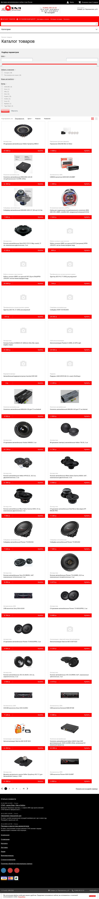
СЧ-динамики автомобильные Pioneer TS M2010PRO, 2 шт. (68, 608)
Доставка (4, 847)
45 (23, 788)
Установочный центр (27, 19)
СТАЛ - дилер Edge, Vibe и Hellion (13, 805)
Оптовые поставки (56, 19)
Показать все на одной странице (87, 789)
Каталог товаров (8, 19)
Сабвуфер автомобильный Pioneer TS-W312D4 (65, 542)
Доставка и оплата (43, 19)
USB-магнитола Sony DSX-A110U (13, 608)
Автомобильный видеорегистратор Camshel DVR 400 (20, 376)
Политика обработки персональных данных (16, 863)
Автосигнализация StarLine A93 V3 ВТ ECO (17, 741)
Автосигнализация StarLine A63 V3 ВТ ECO (63, 641)
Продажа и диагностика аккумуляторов (15, 826)
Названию (47, 118)
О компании (5, 839)
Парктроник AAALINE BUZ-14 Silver (61, 144)
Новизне (38, 118)
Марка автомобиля (7, 79)
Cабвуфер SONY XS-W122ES (59, 310)
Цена (2, 56)
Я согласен (92, 896)
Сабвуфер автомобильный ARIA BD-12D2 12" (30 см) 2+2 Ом (22, 210)
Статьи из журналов (8, 859)
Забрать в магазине (7, 70)
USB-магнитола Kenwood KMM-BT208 (62, 708)
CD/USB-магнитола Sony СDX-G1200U (15, 708)
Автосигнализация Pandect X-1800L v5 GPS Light (65, 343)
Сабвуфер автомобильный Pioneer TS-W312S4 (18, 542)
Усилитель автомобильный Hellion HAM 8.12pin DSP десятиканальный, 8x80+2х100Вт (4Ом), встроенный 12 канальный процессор (67, 743)
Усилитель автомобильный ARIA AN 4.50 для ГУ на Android (22, 409)
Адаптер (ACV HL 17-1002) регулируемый (16, 310)
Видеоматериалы (7, 855)
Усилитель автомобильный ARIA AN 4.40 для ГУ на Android (68, 409)
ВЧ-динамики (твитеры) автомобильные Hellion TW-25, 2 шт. (69, 442)
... (20, 788)
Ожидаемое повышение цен (11, 816)
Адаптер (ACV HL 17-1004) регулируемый (63, 276)
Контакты (66, 19)
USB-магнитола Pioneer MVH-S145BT (62, 774)
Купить (40, 151)
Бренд (3, 84)
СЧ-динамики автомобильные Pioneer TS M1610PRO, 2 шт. (22, 641)
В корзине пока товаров (90, 2)
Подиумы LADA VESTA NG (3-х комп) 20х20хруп (65, 376)
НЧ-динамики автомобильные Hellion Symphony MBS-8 (20, 144)
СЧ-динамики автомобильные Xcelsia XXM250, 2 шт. (20, 442)
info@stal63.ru (93, 890)
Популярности (19, 118)
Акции (3, 851)
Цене (29, 118)
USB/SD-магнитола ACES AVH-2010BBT (62, 177)
